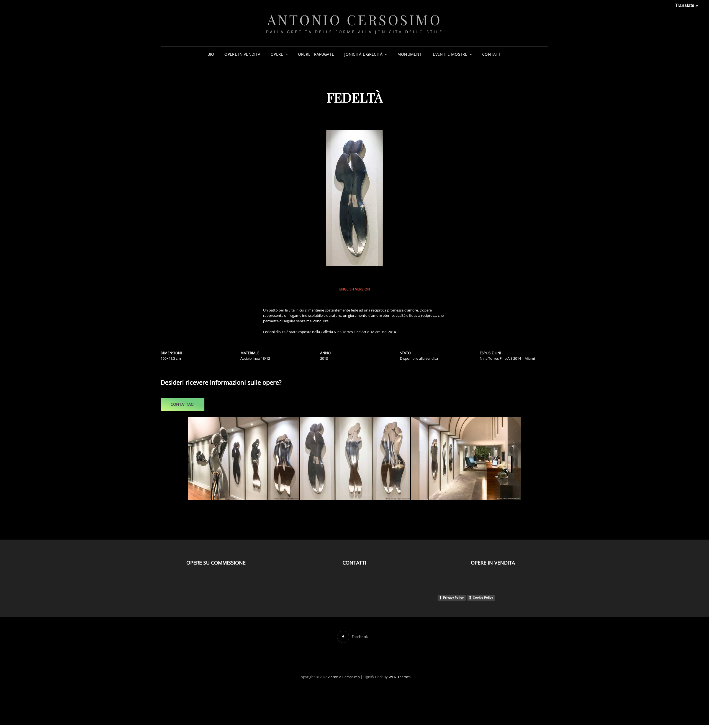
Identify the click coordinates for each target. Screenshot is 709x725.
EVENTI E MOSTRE (450, 54)
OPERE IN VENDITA (242, 54)
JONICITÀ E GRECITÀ (363, 54)
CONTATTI (492, 54)
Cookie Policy (483, 597)
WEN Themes (399, 676)
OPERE (277, 54)
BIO (210, 54)
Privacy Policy (453, 597)
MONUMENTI (410, 54)
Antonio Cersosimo (354, 19)
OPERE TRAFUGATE (316, 54)
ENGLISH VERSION (354, 289)
